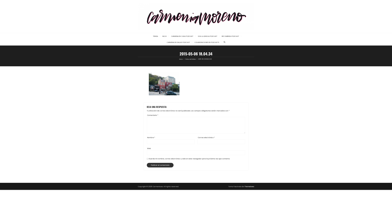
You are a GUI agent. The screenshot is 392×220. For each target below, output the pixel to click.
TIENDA (155, 36)
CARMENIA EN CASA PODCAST (182, 36)
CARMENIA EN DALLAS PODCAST (178, 42)
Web (149, 148)
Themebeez (249, 186)
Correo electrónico (206, 137)
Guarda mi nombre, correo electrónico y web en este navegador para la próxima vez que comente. (189, 159)
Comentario (152, 115)
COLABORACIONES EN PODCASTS (206, 42)
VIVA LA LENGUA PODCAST (207, 36)
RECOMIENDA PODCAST (230, 36)
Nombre (151, 137)
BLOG (165, 36)
